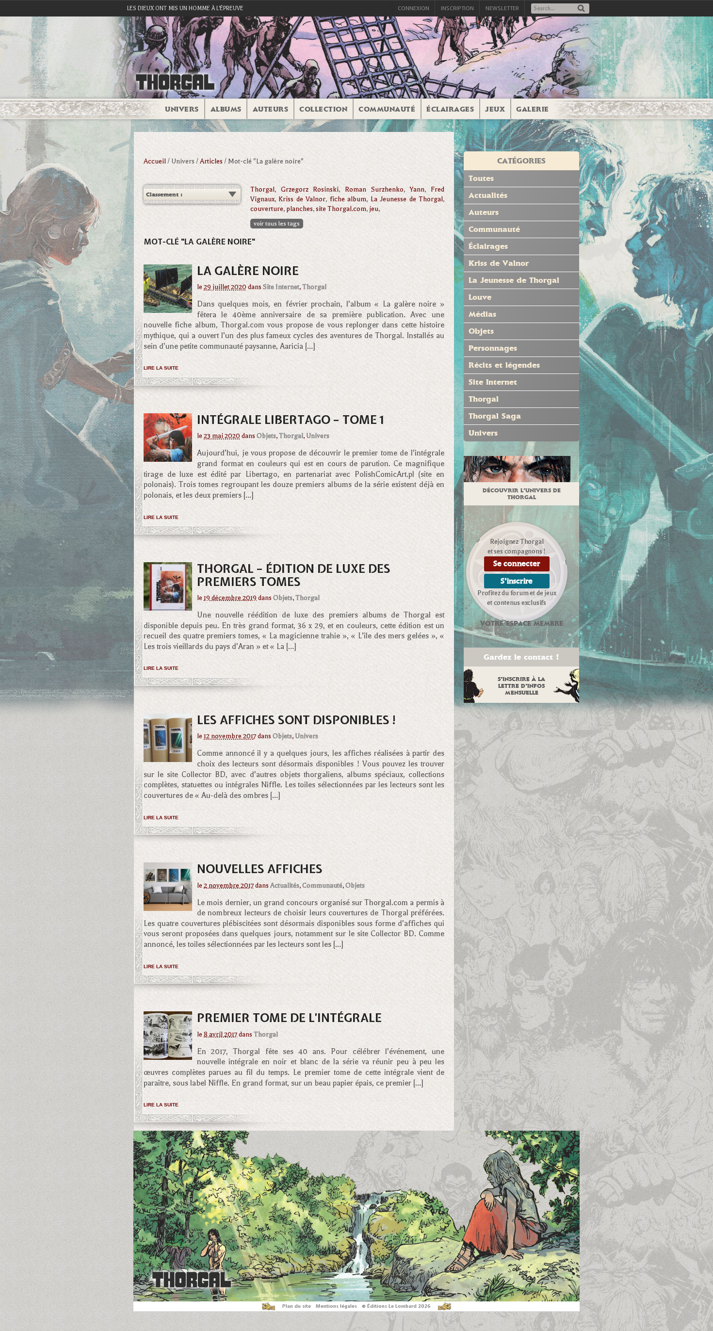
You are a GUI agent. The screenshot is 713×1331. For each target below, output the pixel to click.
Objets (266, 436)
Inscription (457, 8)
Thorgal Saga (495, 416)
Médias (482, 314)
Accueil (155, 161)
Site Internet (281, 287)
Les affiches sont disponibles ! (297, 720)
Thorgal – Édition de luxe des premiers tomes (293, 575)
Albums (226, 109)
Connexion (413, 8)
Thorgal (262, 189)
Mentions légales (336, 1306)
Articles (211, 161)
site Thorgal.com (341, 209)
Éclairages (450, 109)
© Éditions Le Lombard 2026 (396, 1306)
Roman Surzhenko (374, 189)
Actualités (284, 885)
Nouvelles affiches (260, 869)
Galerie (532, 109)
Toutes (481, 178)
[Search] (581, 9)
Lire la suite (161, 368)
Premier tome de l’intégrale (289, 1017)
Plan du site (296, 1306)
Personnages (493, 348)
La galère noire (248, 270)
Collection (323, 109)
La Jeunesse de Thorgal (407, 199)
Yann (416, 189)
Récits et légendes (504, 365)
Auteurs (271, 109)
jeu (373, 209)
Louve (480, 297)
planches (299, 209)
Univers (182, 109)
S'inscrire (517, 580)
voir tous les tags (277, 223)
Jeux (495, 109)
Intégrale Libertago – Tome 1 (290, 419)
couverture (266, 209)
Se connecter (516, 563)
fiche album (348, 199)
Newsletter (502, 8)
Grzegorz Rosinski (310, 189)
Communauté (386, 109)
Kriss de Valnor (301, 199)
